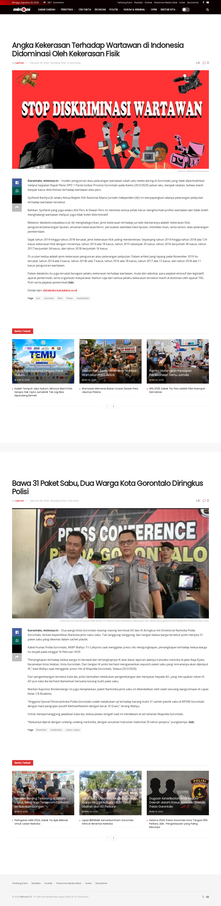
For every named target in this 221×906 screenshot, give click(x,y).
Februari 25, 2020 (39, 63)
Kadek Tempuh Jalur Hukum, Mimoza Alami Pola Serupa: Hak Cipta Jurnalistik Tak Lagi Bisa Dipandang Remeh (43, 392)
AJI (38, 298)
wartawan (83, 298)
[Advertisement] (110, 27)
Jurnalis (49, 298)
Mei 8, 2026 (22, 811)
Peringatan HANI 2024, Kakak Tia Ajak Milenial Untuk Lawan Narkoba (41, 821)
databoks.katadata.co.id (60, 290)
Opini (154, 9)
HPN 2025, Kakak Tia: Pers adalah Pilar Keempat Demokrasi (177, 390)
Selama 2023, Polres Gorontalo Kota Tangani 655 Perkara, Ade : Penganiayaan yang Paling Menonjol (178, 823)
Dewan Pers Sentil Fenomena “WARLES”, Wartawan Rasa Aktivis (110, 373)
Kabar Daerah (46, 9)
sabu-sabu (73, 729)
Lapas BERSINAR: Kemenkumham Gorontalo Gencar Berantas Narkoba (107, 821)
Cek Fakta (85, 9)
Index (182, 2)
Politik (113, 9)
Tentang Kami (124, 2)
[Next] (113, 406)
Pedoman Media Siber (165, 2)
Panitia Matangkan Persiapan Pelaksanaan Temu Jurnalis (170, 373)
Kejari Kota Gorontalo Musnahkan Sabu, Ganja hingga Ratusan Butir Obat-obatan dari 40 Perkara (110, 802)
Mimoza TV (26, 896)
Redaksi (138, 2)
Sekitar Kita (168, 9)
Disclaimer (192, 2)
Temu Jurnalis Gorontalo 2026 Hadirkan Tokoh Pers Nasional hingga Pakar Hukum (43, 371)
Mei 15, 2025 (157, 811)
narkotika (56, 729)
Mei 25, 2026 (90, 380)
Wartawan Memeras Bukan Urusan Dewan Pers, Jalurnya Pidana (110, 390)
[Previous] (107, 406)
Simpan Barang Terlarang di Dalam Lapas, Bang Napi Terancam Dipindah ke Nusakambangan (42, 802)
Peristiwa (67, 9)
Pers (60, 298)
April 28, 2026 (91, 811)
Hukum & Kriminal (134, 9)
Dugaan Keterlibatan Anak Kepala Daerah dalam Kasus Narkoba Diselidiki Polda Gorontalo (177, 802)
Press (70, 298)
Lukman (19, 63)
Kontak (148, 2)
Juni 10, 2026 (23, 380)
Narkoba (41, 729)
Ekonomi (100, 9)
